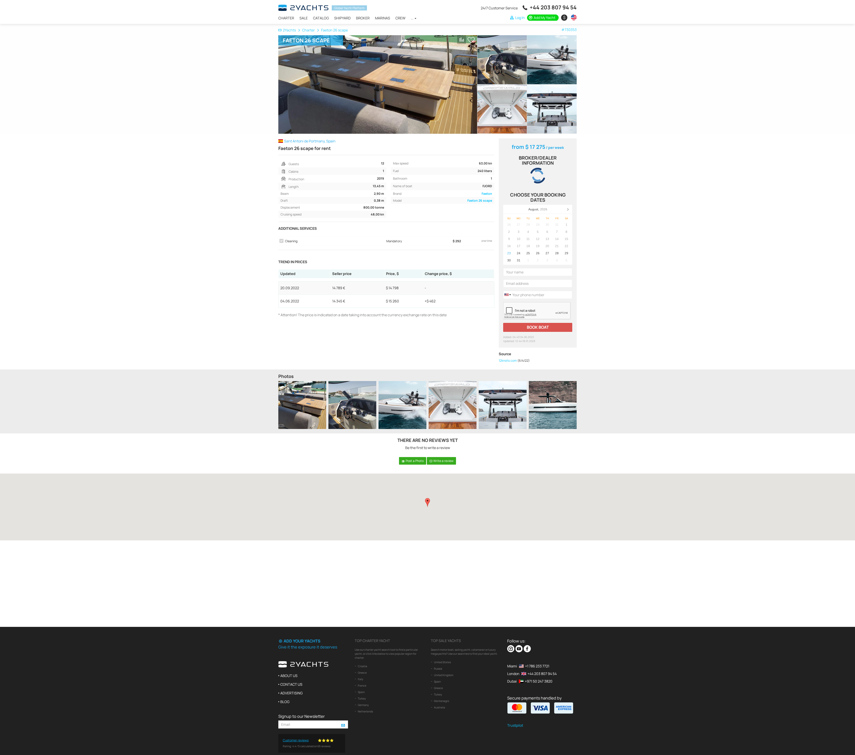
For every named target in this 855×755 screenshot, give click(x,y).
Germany (363, 705)
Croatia (362, 666)
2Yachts (289, 30)
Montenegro (441, 701)
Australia (439, 707)
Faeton (487, 193)
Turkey (361, 698)
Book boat (538, 327)
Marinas (382, 18)
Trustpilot (515, 725)
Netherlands (365, 711)
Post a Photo (414, 461)
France (361, 685)
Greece (362, 673)
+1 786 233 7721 (537, 666)
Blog (284, 701)
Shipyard (342, 18)
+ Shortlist (471, 40)
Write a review (443, 461)
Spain (361, 692)
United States (442, 662)
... (412, 18)
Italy (360, 679)
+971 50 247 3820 (538, 681)
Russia (438, 669)
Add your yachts (301, 641)
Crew (400, 18)
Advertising (291, 693)
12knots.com (508, 360)
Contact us (291, 684)
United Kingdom (443, 675)
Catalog (321, 18)
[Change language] (573, 17)
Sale (303, 18)
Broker (363, 18)
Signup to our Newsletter (301, 716)
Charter (286, 18)
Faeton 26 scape (479, 200)
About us (288, 675)
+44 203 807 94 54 (553, 7)
